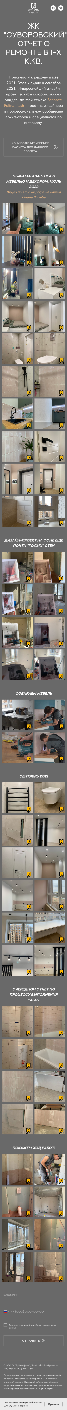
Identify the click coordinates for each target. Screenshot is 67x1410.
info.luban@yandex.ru (48, 1365)
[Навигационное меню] (6, 8)
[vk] (60, 8)
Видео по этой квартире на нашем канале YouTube (34, 194)
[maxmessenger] (53, 8)
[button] (33, 147)
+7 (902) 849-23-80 (23, 1368)
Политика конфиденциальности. (20, 1375)
